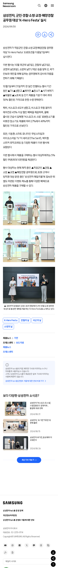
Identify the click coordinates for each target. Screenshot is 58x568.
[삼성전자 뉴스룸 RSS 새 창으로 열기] (5, 552)
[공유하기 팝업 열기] (53, 558)
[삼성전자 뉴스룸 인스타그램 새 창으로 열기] (12, 545)
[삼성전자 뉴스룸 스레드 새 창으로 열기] (41, 545)
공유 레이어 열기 (51, 34)
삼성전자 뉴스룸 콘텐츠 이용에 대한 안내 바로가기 (24, 381)
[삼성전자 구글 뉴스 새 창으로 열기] (12, 552)
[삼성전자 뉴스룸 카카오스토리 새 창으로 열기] (34, 545)
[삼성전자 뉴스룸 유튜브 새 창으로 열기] (5, 545)
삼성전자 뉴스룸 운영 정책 (13, 510)
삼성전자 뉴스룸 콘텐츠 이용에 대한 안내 (18, 520)
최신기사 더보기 (28, 460)
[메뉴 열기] (52, 5)
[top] (53, 564)
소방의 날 (8, 326)
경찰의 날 (25, 320)
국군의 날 (37, 320)
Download (44, 34)
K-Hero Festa (10, 320)
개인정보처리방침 (10, 515)
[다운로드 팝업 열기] (53, 552)
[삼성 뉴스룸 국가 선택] (45, 5)
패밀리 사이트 (11, 561)
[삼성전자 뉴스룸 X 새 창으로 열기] (26, 545)
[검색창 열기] (39, 5)
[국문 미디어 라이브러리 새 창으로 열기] (48, 545)
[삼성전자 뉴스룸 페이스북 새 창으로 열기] (19, 545)
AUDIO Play (38, 34)
